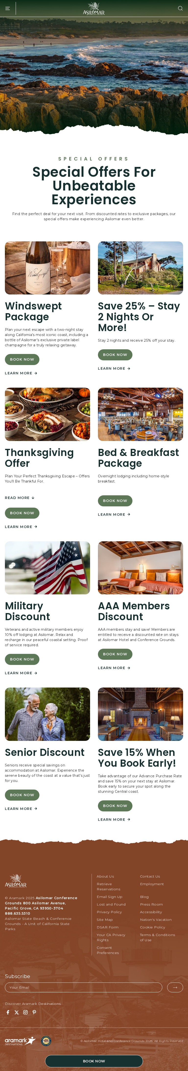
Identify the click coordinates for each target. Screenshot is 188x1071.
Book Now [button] (94, 1061)
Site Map (105, 919)
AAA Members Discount (134, 611)
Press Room (151, 904)
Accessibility (151, 912)
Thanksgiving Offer (39, 458)
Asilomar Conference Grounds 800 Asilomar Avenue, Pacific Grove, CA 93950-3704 (41, 903)
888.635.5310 (17, 913)
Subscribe (17, 976)
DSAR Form (108, 927)
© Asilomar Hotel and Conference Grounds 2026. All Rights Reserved (132, 1041)
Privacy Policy (109, 912)
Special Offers (94, 158)
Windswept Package (33, 311)
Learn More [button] (21, 373)
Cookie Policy (152, 927)
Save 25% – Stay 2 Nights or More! (139, 317)
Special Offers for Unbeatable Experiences (94, 185)
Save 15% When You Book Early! (137, 758)
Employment (152, 884)
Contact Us (150, 876)
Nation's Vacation (156, 919)
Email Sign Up (110, 897)
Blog (144, 897)
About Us (105, 876)
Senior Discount (45, 752)
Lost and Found (111, 904)
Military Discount (27, 611)
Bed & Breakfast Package (138, 458)
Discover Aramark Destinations (33, 1003)
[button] (177, 8)
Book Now (24, 361)
